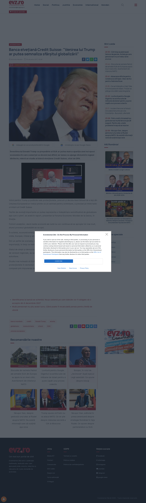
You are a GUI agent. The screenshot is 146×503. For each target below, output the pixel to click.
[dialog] (73, 251)
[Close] (107, 235)
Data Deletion (62, 268)
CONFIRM (58, 261)
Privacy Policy (84, 268)
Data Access (73, 268)
